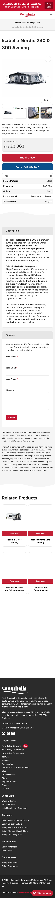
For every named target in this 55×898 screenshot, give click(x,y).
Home (18, 22)
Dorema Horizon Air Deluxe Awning (14, 588)
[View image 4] (46, 113)
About (4, 778)
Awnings (31, 22)
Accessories (7, 764)
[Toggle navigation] (44, 15)
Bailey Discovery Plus (12, 834)
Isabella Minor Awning (14, 541)
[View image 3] (33, 113)
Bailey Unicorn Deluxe (12, 824)
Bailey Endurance (10, 866)
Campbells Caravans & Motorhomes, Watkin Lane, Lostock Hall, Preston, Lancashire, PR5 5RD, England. (26, 715)
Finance (5, 785)
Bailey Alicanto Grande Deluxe (15, 820)
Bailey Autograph (9, 847)
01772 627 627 (22, 723)
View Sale (48, 5)
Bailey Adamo (8, 850)
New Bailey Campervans (13, 753)
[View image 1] (8, 113)
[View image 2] (20, 113)
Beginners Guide (9, 781)
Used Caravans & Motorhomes (16, 767)
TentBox (5, 757)
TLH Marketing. (25, 892)
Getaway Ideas (8, 774)
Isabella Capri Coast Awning (41, 588)
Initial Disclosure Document (14, 808)
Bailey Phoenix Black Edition (15, 831)
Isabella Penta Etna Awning (40, 541)
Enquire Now (27, 157)
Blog (4, 771)
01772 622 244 (27, 728)
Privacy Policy (8, 804)
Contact (5, 789)
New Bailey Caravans (11, 746)
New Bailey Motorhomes (13, 749)
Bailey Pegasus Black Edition (15, 827)
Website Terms (9, 801)
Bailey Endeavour (10, 862)
